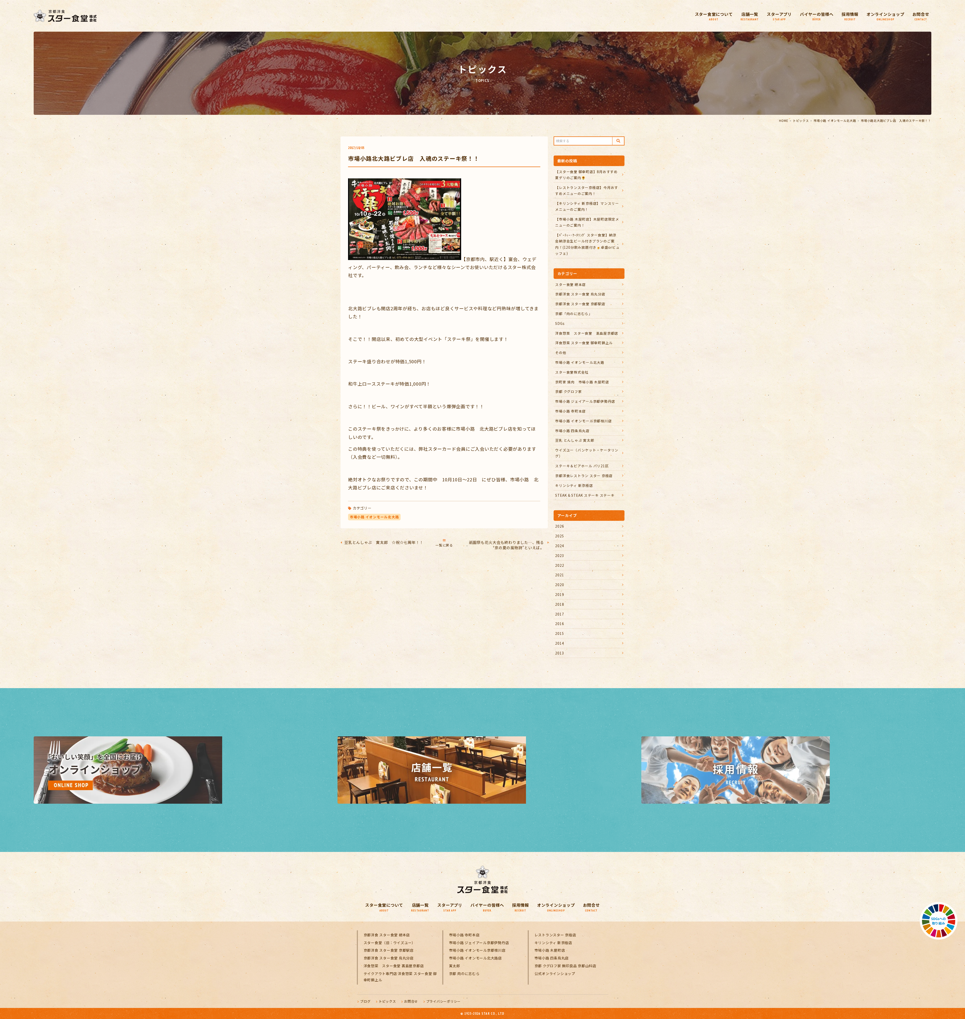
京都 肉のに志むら (464, 973)
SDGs (559, 323)
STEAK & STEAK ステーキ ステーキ (584, 495)
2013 (559, 652)
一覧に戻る (444, 545)
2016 (559, 623)
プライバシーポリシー (443, 1001)
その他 (560, 352)
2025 (559, 535)
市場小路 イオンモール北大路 (834, 120)
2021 (559, 574)
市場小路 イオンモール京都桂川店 (583, 420)
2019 (559, 594)
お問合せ (920, 16)
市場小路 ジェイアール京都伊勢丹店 (585, 401)
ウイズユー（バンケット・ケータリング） (586, 452)
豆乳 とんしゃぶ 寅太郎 (574, 440)
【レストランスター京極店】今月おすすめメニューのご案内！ (586, 190)
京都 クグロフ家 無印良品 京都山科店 (565, 965)
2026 (559, 526)
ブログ (365, 1001)
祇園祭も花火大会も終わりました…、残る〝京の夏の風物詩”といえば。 (506, 545)
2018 (559, 604)
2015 (559, 633)
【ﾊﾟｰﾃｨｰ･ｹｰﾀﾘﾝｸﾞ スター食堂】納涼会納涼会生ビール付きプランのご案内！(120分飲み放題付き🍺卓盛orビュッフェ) (587, 244)
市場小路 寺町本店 (570, 411)
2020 (559, 584)
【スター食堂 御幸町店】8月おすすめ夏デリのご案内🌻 (586, 174)
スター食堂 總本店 (570, 284)
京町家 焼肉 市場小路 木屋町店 (582, 381)
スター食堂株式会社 (572, 372)
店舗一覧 (750, 16)
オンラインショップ (885, 16)
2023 (559, 555)
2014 (559, 643)
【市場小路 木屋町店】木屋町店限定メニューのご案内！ (587, 222)
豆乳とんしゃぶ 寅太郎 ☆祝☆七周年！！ (383, 542)
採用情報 (850, 16)
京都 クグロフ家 (568, 391)
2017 (559, 614)
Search (618, 141)
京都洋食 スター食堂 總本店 (387, 934)
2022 (559, 565)
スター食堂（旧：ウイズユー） (390, 942)
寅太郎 (454, 965)
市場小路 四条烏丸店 (572, 430)
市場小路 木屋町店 (550, 950)
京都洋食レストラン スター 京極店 (584, 475)
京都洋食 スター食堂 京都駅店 (580, 303)
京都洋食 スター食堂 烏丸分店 (580, 293)
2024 (559, 545)
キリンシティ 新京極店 (574, 485)
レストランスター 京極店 (555, 934)
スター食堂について (714, 16)
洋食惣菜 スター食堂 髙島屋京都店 (586, 333)
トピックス (801, 120)
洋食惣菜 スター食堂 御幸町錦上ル (584, 342)
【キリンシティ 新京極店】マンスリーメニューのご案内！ (587, 206)
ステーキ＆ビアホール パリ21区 (582, 465)
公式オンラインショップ (555, 973)
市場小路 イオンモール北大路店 (475, 957)
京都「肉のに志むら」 (573, 313)
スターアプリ (779, 16)
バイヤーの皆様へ (817, 16)
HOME (783, 120)
